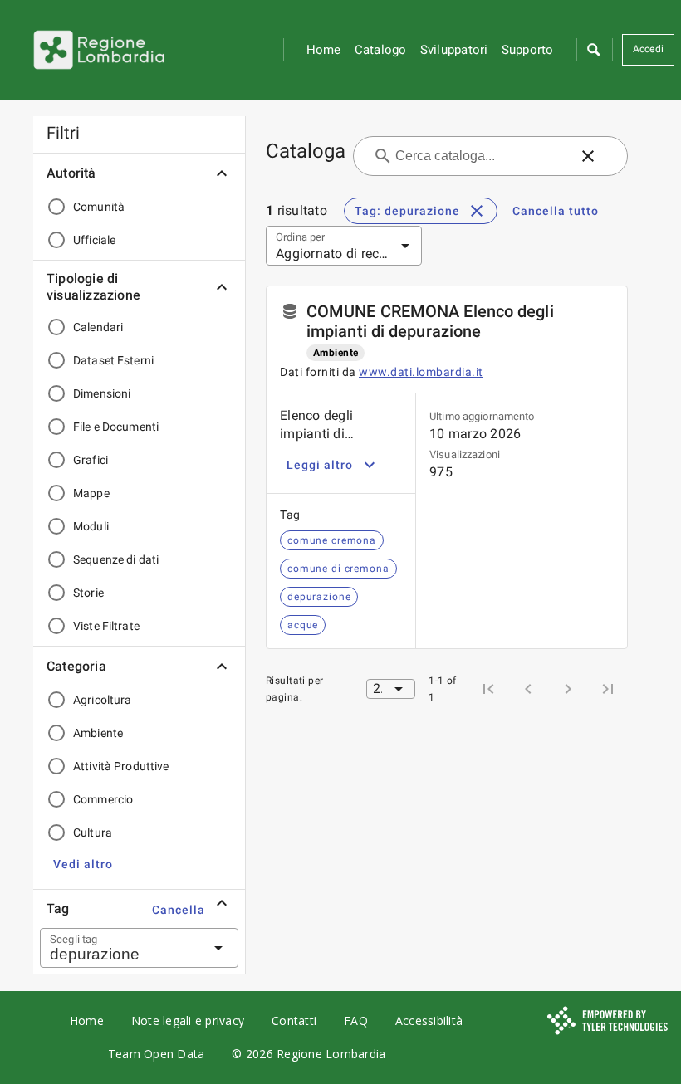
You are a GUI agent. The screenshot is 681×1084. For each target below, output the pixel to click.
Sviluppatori (454, 49)
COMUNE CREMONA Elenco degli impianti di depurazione (430, 321)
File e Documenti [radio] (116, 426)
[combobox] (119, 948)
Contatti (294, 1020)
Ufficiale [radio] (94, 240)
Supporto (528, 49)
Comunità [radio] (99, 206)
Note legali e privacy (187, 1020)
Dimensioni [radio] (101, 393)
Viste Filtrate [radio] (106, 625)
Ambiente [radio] (98, 733)
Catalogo (381, 49)
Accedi (648, 49)
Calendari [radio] (98, 327)
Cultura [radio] (92, 832)
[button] (593, 49)
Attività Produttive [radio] (121, 766)
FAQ (356, 1020)
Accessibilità (429, 1020)
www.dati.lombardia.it (421, 371)
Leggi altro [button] (320, 464)
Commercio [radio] (103, 799)
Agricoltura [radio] (102, 699)
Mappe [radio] (91, 493)
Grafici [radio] (90, 459)
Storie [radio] (88, 592)
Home (323, 49)
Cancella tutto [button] (555, 210)
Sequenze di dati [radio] (116, 559)
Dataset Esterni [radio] (113, 360)
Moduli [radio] (91, 526)
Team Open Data (156, 1054)
